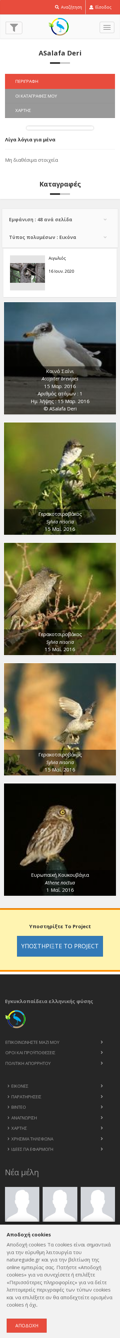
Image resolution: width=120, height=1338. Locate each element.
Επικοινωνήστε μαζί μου (32, 1042)
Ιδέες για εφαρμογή (32, 1149)
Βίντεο (18, 1107)
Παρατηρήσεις (26, 1097)
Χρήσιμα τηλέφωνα (32, 1139)
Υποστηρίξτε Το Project (60, 946)
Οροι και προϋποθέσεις (30, 1053)
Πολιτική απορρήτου (28, 1063)
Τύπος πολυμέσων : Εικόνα (42, 237)
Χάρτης (19, 1128)
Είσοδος (102, 7)
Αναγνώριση (24, 1118)
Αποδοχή (26, 1325)
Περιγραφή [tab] (26, 81)
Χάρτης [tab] (23, 110)
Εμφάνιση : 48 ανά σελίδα (40, 219)
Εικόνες (19, 1086)
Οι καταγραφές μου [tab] (36, 96)
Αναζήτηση (71, 7)
